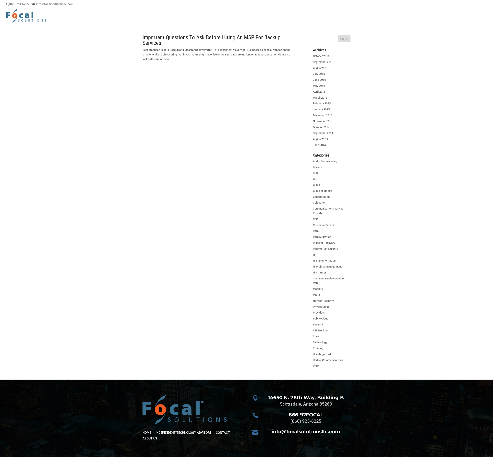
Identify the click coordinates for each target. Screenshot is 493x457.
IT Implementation (324, 260)
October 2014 (321, 127)
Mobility (318, 288)
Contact (479, 16)
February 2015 (322, 103)
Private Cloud (321, 306)
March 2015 (320, 97)
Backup (317, 167)
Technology (320, 342)
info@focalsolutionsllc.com (306, 431)
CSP (315, 219)
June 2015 (319, 79)
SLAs (316, 336)
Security (318, 324)
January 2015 (321, 109)
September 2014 (323, 133)
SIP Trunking (321, 330)
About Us (459, 16)
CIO (315, 178)
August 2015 (320, 68)
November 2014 (322, 121)
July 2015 (319, 73)
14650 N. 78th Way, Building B (306, 397)
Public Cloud (320, 318)
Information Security (325, 248)
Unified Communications (328, 360)
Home (352, 16)
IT (314, 254)
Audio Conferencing (325, 161)
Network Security (323, 300)
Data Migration (322, 236)
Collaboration (321, 196)
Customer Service (324, 225)
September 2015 (323, 62)
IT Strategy (319, 272)
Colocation (319, 202)
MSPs (316, 294)
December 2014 (322, 115)
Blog (316, 172)
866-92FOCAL (306, 415)
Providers (319, 312)
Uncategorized (322, 354)
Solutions (434, 16)
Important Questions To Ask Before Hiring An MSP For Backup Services (211, 40)
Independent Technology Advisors (183, 432)
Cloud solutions (322, 190)
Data (316, 230)
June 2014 (319, 145)
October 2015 (321, 56)
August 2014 (320, 139)
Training (318, 348)
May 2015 (319, 85)
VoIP (316, 366)
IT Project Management (327, 266)
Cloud (316, 184)
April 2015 (319, 91)
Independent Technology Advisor (390, 16)
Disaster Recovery (324, 242)
